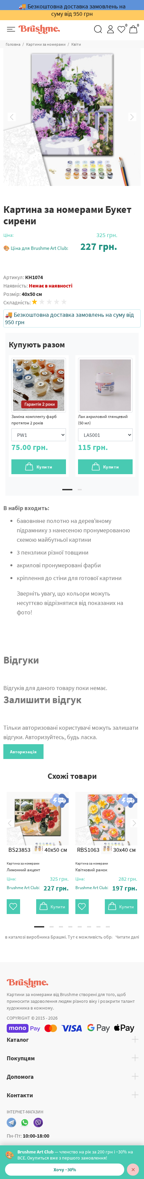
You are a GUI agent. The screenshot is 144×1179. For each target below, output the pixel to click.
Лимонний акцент (23, 867)
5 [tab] (80, 926)
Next (132, 117)
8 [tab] (108, 926)
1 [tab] (67, 489)
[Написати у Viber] (38, 1122)
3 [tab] (61, 926)
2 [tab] (80, 489)
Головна (13, 44)
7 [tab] (98, 926)
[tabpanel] (39, 416)
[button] (60, 246)
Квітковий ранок (91, 867)
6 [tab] (89, 926)
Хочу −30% (65, 1170)
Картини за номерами (46, 44)
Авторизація (23, 752)
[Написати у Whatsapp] (24, 1122)
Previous (11, 117)
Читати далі (127, 937)
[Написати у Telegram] (11, 1122)
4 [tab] (70, 926)
